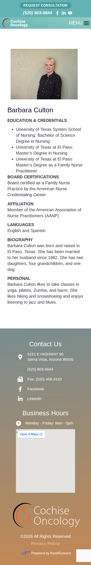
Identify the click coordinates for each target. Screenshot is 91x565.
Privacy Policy (45, 543)
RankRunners (60, 553)
